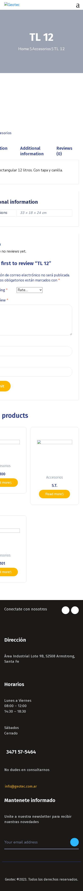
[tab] (32, 151)
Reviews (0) (64, 151)
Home (23, 48)
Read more (53, 494)
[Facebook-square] (65, 610)
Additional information (32, 151)
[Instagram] (75, 610)
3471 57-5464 (21, 752)
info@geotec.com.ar (21, 786)
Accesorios (41, 48)
